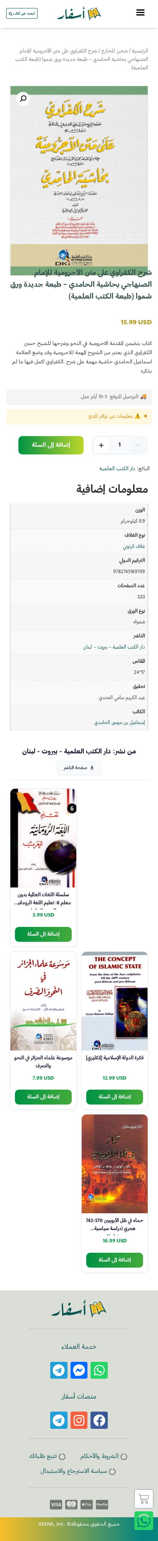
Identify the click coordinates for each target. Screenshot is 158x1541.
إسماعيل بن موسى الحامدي (119, 723)
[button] (23, 99)
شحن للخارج (114, 51)
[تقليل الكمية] (138, 445)
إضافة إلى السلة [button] (43, 934)
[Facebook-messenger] (79, 1370)
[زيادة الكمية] (101, 445)
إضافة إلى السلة (51, 445)
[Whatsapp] (99, 1370)
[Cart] (143, 1498)
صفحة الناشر (75, 768)
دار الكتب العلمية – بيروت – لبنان (114, 647)
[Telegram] (58, 1370)
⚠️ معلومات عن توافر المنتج (115, 416)
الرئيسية (140, 51)
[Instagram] (79, 1420)
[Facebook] (99, 1420)
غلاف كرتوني (134, 546)
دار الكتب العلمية (117, 469)
